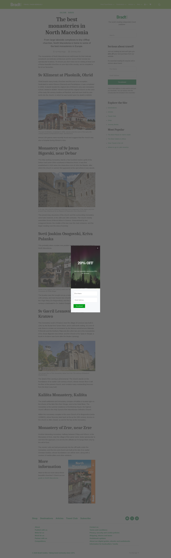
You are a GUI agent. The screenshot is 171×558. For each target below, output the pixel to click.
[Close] (97, 248)
